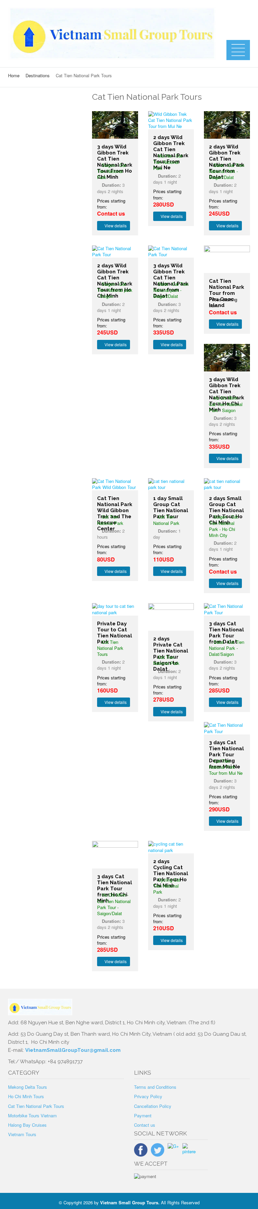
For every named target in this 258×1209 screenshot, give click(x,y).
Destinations (38, 75)
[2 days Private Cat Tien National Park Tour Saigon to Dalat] (171, 617)
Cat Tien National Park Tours (36, 1106)
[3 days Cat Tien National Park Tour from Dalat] (227, 609)
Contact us (144, 1125)
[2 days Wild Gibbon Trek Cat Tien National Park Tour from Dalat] (227, 125)
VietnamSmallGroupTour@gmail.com (73, 1050)
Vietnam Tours (22, 1134)
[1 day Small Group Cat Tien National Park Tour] (171, 484)
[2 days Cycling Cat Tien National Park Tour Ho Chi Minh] (171, 847)
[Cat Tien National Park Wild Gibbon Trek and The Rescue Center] (115, 484)
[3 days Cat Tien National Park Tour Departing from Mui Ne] (227, 728)
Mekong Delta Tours (27, 1087)
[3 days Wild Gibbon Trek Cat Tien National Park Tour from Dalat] (171, 251)
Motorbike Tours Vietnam (32, 1115)
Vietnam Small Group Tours (129, 1202)
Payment (143, 1115)
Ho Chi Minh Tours (26, 1096)
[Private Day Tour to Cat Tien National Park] (115, 609)
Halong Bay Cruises (27, 1125)
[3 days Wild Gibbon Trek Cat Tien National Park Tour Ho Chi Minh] (227, 357)
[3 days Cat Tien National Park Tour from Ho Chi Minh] (115, 854)
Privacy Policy (148, 1096)
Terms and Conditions (155, 1087)
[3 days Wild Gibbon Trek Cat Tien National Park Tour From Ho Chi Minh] (115, 125)
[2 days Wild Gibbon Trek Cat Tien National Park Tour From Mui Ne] (171, 120)
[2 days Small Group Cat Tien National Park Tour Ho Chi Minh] (227, 484)
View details (115, 225)
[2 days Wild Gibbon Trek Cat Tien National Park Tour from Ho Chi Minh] (115, 251)
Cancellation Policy (152, 1106)
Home (13, 75)
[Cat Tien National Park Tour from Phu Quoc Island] (227, 259)
